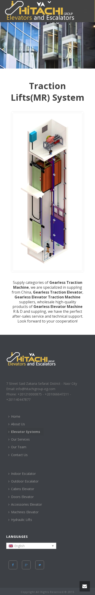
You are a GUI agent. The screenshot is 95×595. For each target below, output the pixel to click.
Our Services (20, 439)
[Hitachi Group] (43, 10)
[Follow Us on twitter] (39, 565)
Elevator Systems (25, 431)
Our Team (18, 447)
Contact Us (19, 455)
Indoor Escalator (23, 473)
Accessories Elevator (26, 504)
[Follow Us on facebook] (13, 565)
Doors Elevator (22, 497)
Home (15, 416)
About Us (18, 424)
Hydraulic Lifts (21, 519)
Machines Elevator (25, 512)
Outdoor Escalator (25, 481)
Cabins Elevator (22, 489)
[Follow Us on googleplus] (26, 565)
